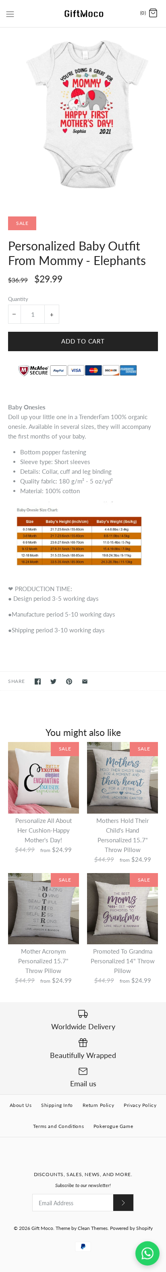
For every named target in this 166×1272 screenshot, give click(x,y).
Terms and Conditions (58, 1126)
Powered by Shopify (131, 1228)
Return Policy (98, 1105)
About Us (21, 1105)
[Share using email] (85, 681)
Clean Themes (93, 1228)
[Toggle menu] (10, 13)
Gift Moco (42, 1228)
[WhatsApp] (147, 1253)
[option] (83, 117)
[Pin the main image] (69, 681)
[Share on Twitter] (53, 681)
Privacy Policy (140, 1105)
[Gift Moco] (83, 13)
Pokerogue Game (113, 1126)
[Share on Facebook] (38, 681)
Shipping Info (57, 1105)
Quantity (18, 299)
